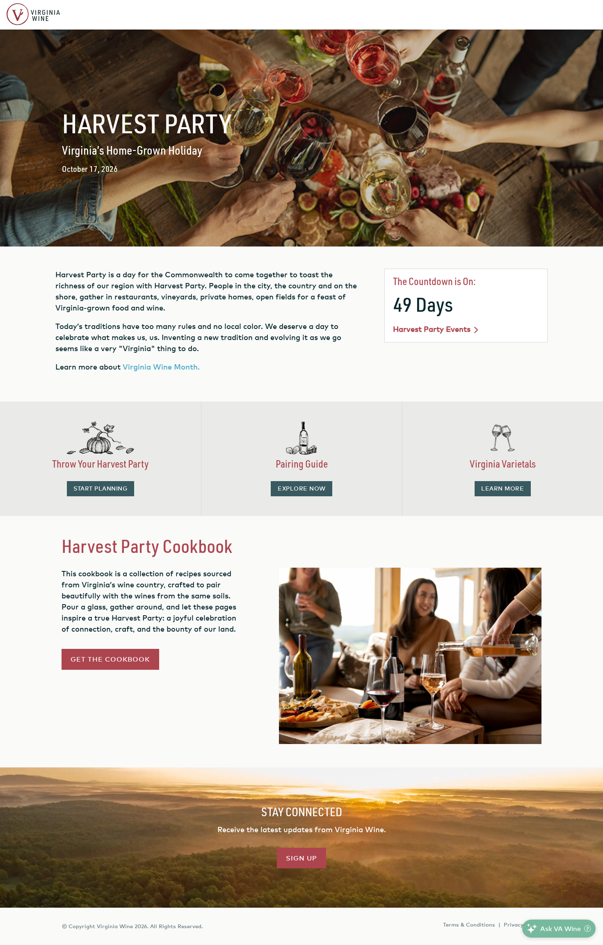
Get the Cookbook (110, 659)
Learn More (502, 488)
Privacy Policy (522, 924)
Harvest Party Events (432, 329)
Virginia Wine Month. (162, 366)
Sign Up (301, 858)
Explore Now (302, 488)
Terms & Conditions (469, 924)
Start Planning (100, 488)
